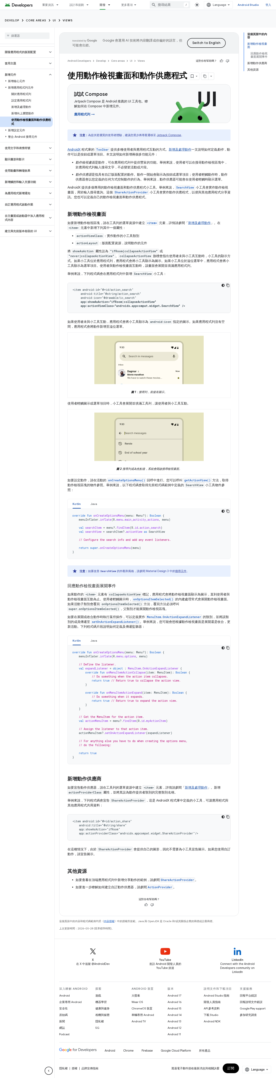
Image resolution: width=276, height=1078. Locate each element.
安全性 (63, 1008)
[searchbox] (27, 35)
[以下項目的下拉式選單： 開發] (110, 5)
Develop (12, 20)
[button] (24, 52)
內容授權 (109, 921)
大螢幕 (136, 995)
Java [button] (94, 504)
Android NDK (212, 1021)
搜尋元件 (180, 571)
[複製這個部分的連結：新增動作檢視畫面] (110, 214)
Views (68, 20)
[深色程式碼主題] (223, 285)
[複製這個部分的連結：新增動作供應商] (105, 779)
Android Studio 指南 (216, 995)
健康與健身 (102, 1008)
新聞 (62, 1021)
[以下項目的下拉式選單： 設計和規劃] (89, 5)
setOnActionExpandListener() (115, 622)
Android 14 (174, 1015)
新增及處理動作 (180, 150)
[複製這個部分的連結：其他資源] (91, 871)
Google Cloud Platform (176, 1050)
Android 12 (174, 1028)
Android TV (139, 1021)
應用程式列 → (84, 114)
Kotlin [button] (77, 504)
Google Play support (252, 1008)
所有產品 (204, 1050)
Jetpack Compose (169, 135)
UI (54, 20)
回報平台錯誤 (248, 995)
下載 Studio (211, 1015)
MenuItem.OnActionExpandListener (174, 617)
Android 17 (174, 995)
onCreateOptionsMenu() (126, 480)
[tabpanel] (149, 534)
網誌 (62, 1028)
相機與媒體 (102, 1015)
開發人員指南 (212, 1002)
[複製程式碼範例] (227, 285)
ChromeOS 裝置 (142, 1008)
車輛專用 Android (143, 1015)
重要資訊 (48, 5)
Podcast (64, 1034)
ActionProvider (160, 887)
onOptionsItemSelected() (153, 599)
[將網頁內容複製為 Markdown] (205, 76)
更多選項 (127, 5)
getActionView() (197, 480)
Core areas (36, 20)
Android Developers (79, 61)
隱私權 (99, 1021)
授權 (74, 1068)
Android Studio (248, 5)
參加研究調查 (248, 1015)
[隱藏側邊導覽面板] (49, 1071)
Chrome (128, 1050)
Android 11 (174, 1034)
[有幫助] (221, 61)
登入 (268, 5)
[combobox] (170, 4)
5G (97, 1028)
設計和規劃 (77, 5)
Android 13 (174, 1021)
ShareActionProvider (131, 192)
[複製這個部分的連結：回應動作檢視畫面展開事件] (120, 586)
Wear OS (137, 1002)
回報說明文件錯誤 (251, 1002)
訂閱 (231, 1068)
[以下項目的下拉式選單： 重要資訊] (59, 5)
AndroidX (74, 150)
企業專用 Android (70, 1002)
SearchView (185, 187)
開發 (102, 5)
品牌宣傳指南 (89, 1068)
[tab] (77, 504)
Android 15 (174, 1008)
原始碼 (63, 1015)
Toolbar (102, 149)
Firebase (147, 1050)
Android (64, 995)
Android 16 (174, 1002)
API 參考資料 (212, 1008)
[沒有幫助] (227, 61)
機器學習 (101, 1002)
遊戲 (98, 995)
